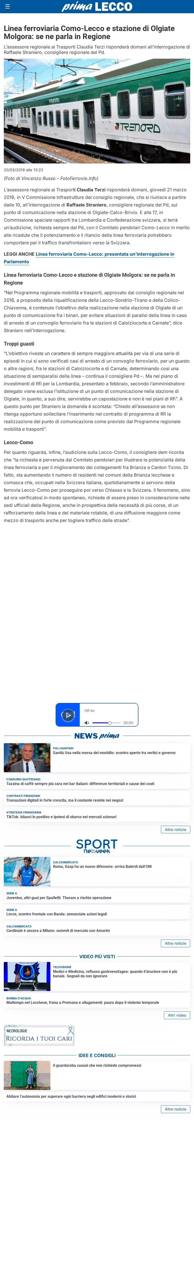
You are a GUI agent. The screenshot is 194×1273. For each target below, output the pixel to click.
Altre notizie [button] (175, 829)
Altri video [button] (177, 1015)
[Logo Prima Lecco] (97, 6)
